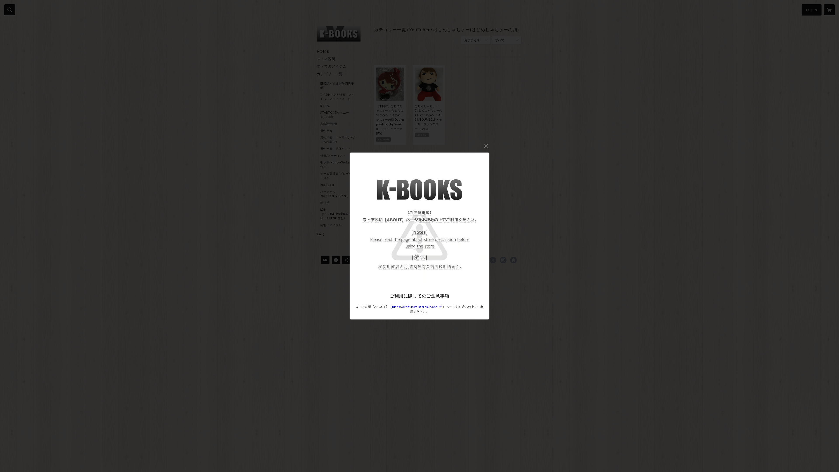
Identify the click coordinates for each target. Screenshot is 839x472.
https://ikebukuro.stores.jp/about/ (417, 307)
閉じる (486, 146)
